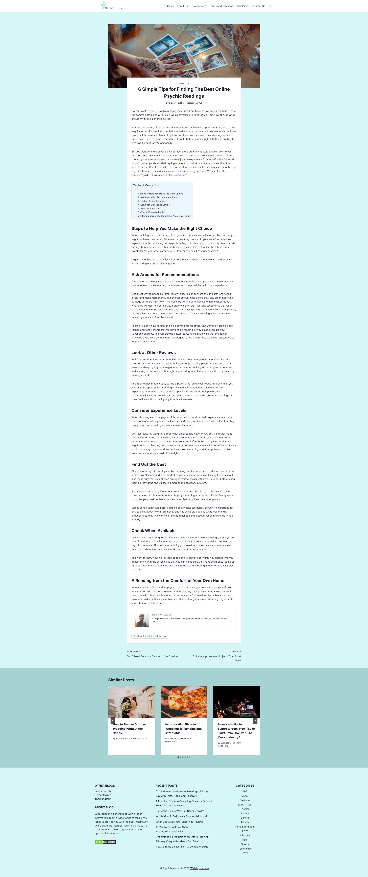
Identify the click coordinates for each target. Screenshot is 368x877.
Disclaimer (243, 6)
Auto (245, 795)
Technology (245, 848)
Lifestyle (184, 83)
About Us (182, 6)
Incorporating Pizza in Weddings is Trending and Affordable (183, 729)
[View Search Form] (270, 6)
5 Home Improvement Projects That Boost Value (217, 656)
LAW (245, 831)
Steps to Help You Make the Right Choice (161, 193)
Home (170, 6)
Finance (245, 813)
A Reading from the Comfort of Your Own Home (165, 216)
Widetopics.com (199, 868)
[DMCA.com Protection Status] (123, 842)
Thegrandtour (103, 798)
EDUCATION (245, 804)
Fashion (245, 809)
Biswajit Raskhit (176, 103)
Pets (245, 839)
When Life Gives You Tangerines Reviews (180, 821)
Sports (245, 844)
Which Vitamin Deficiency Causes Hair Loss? (181, 816)
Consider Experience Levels (155, 204)
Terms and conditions (221, 6)
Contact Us (258, 6)
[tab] (178, 757)
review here (180, 175)
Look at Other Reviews (152, 201)
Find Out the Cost (149, 208)
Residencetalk (103, 791)
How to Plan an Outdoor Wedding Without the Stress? (129, 729)
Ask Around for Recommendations (158, 197)
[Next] (255, 720)
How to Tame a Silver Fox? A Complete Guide (182, 846)
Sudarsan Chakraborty (178, 738)
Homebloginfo (103, 795)
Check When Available (152, 212)
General (245, 817)
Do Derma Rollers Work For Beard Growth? (180, 811)
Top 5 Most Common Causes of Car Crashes (152, 654)
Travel (245, 853)
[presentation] (131, 701)
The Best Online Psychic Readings (149, 636)
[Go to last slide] (113, 720)
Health (245, 822)
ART (245, 791)
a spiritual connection (176, 537)
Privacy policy (199, 6)
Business (245, 800)
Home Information (245, 826)
